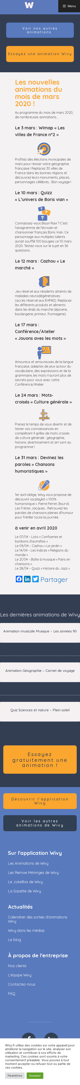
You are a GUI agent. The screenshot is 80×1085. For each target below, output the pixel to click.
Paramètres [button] (15, 1075)
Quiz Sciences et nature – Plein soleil (40, 710)
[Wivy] (29, 5)
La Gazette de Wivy (24, 891)
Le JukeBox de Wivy (25, 881)
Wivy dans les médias (26, 930)
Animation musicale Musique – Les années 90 (40, 631)
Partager (54, 579)
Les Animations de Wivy (28, 863)
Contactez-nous (21, 984)
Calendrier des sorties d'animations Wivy (37, 919)
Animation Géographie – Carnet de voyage (40, 670)
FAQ (11, 993)
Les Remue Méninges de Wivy (33, 872)
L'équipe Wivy (19, 975)
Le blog (14, 939)
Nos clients (17, 965)
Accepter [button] (35, 1075)
